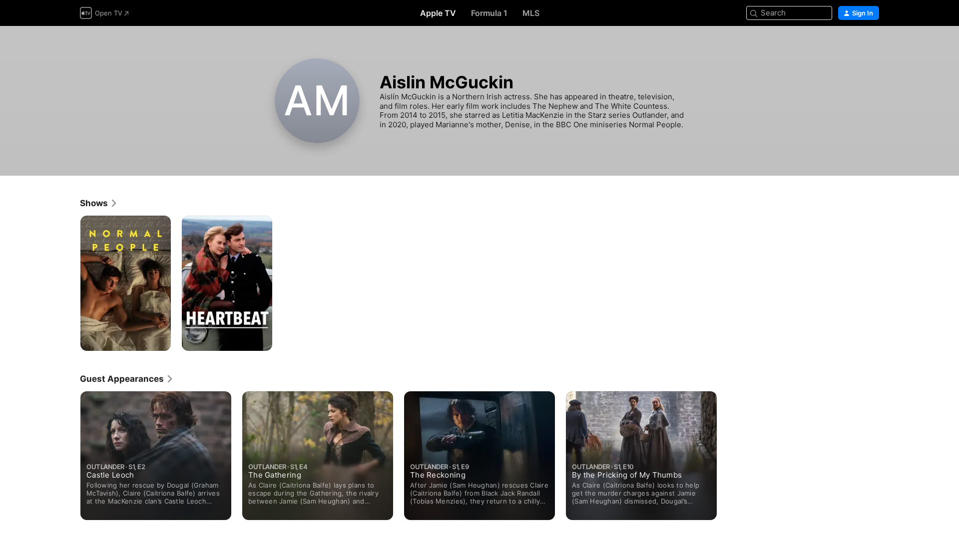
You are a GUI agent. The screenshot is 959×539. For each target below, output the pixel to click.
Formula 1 (489, 13)
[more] (159, 339)
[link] (99, 203)
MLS (530, 13)
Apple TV (438, 13)
